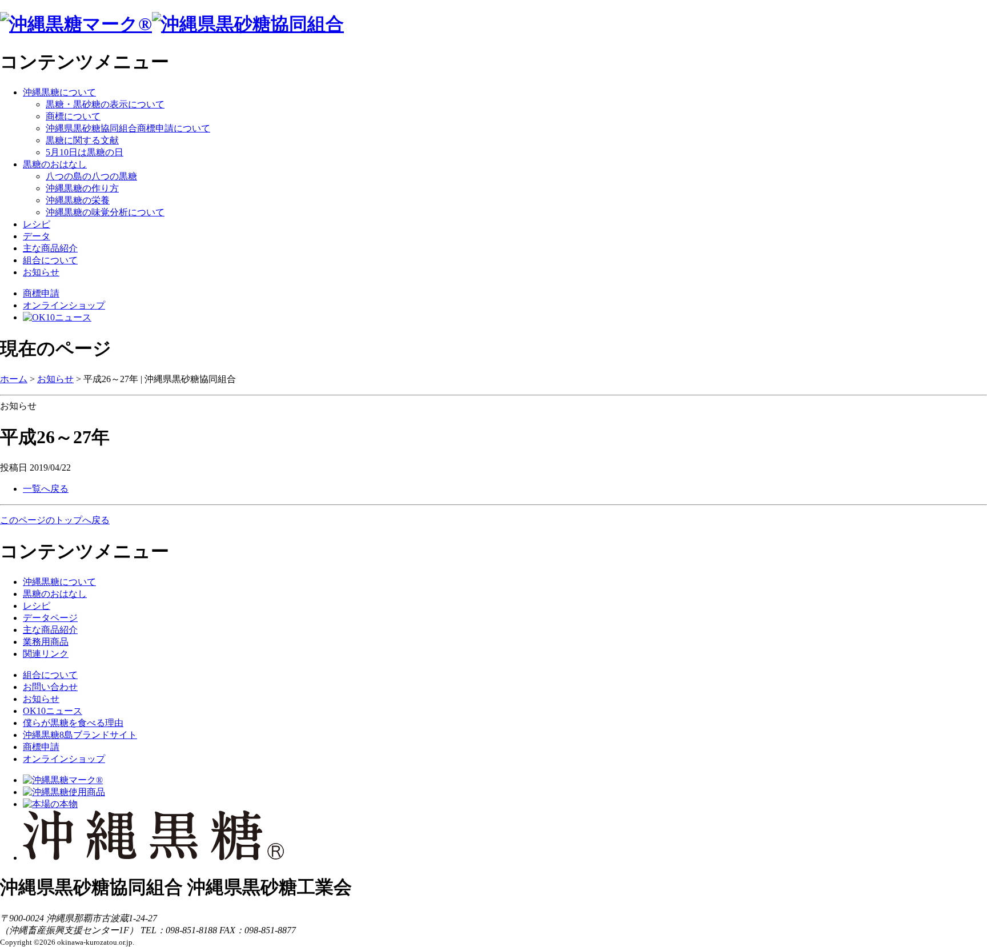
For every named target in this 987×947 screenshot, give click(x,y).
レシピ (36, 224)
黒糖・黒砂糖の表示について (105, 104)
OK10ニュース (52, 711)
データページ (50, 618)
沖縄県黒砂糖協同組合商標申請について (128, 128)
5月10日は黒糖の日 (84, 152)
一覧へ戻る (46, 488)
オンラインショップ (64, 305)
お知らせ (41, 272)
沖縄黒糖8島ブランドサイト (80, 735)
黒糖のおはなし (55, 164)
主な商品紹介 (50, 248)
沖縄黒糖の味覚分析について (105, 212)
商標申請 (41, 293)
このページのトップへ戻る (55, 520)
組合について (50, 260)
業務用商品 (46, 642)
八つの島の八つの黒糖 (91, 176)
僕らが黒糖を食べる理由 (73, 723)
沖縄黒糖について (59, 92)
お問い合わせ (50, 687)
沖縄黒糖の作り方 (82, 188)
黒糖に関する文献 (82, 140)
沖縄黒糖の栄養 (78, 200)
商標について (73, 116)
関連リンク (46, 654)
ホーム (13, 379)
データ (36, 236)
